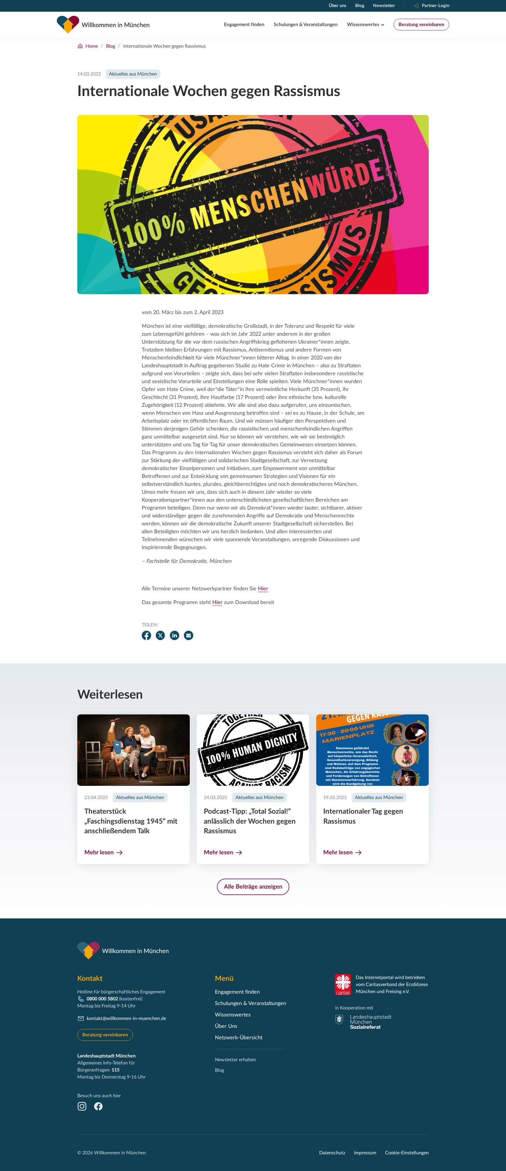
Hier (263, 588)
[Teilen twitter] (160, 635)
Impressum (365, 1153)
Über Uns (226, 1026)
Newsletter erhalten (235, 1059)
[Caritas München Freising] (343, 984)
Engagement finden (244, 24)
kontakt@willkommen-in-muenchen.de (126, 1018)
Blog (359, 6)
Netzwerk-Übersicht (238, 1037)
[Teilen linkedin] (174, 635)
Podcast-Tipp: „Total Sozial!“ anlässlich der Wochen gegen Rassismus (250, 821)
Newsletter (384, 6)
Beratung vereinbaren (421, 24)
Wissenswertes (363, 24)
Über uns (337, 6)
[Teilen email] (188, 635)
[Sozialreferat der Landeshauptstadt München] (363, 1021)
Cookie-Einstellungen (407, 1153)
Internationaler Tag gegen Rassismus (363, 816)
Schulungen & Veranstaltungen (306, 24)
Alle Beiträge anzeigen (253, 887)
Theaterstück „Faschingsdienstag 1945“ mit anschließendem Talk (130, 821)
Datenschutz (332, 1153)
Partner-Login (435, 6)
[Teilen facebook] (146, 635)
